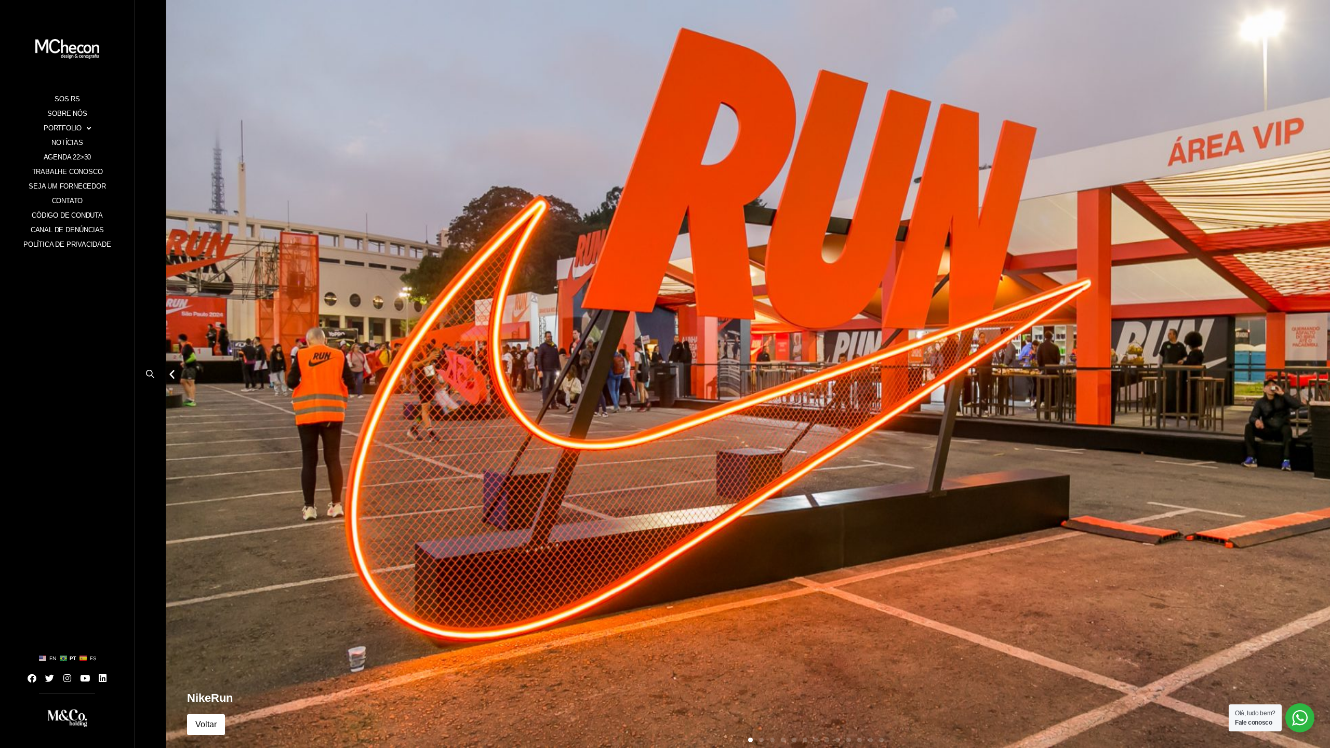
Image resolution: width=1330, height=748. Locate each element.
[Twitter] (50, 678)
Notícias (67, 142)
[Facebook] (32, 678)
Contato (67, 201)
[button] (150, 376)
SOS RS (67, 99)
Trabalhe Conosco (67, 172)
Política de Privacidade (67, 244)
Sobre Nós (67, 113)
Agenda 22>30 (67, 157)
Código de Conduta (67, 215)
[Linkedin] (103, 678)
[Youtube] (85, 678)
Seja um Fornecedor (67, 186)
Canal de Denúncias (67, 230)
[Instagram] (67, 678)
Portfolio (63, 128)
